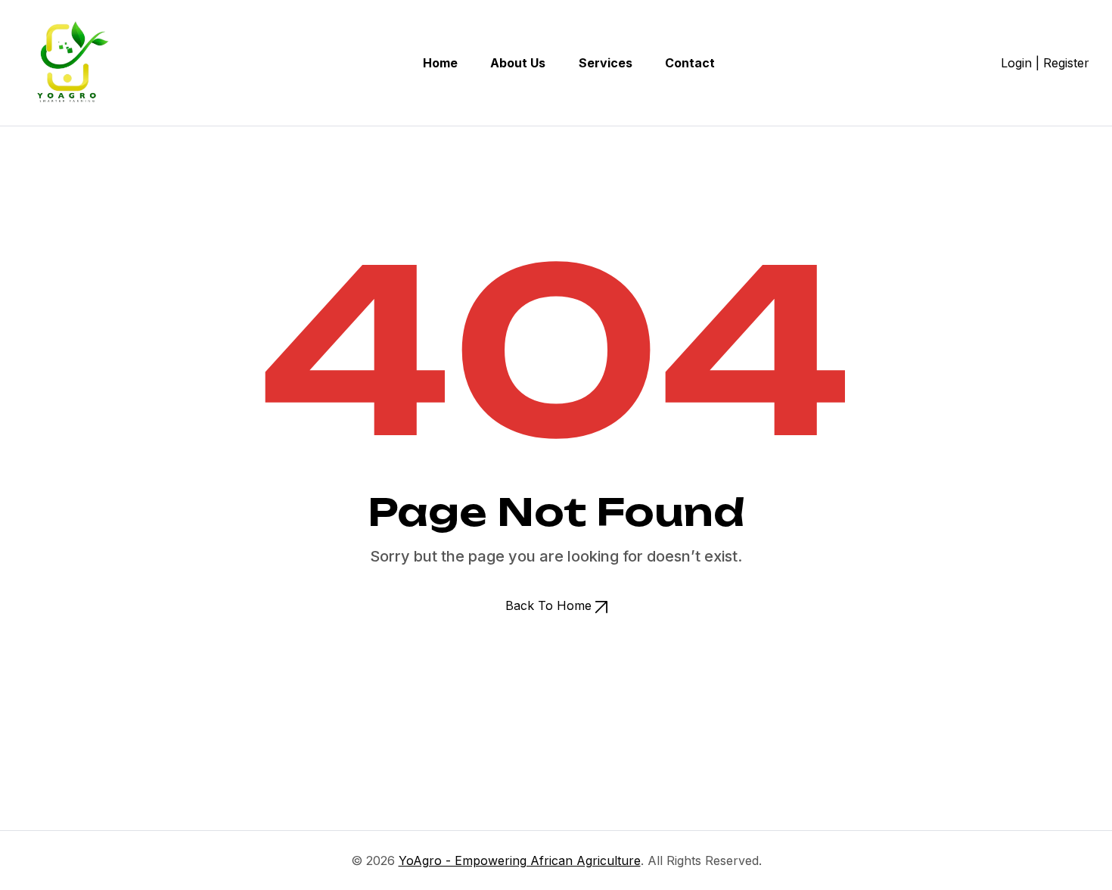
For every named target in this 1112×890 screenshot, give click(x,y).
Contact (690, 62)
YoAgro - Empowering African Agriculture (520, 860)
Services (605, 62)
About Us (517, 62)
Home (440, 62)
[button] (556, 605)
